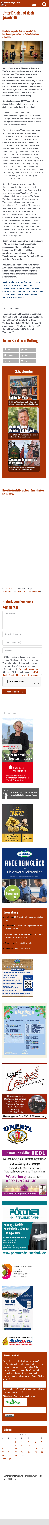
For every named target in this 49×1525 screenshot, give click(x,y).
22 (16, 1452)
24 (29, 1452)
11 (36, 1445)
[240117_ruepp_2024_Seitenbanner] (17, 805)
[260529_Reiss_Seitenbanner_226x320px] (17, 1287)
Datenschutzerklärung (27, 1389)
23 (22, 1452)
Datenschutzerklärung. (29, 669)
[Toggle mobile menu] (34, 4)
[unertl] (17, 1125)
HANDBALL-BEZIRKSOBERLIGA (28, 591)
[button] (11, 350)
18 (36, 1449)
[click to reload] (15, 1402)
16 (22, 1449)
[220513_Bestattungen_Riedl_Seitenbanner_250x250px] (24, 1151)
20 (3, 1452)
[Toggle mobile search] (44, 4)
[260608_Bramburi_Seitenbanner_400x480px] (24, 1004)
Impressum (30, 1476)
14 (9, 1449)
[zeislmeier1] (17, 1337)
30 (22, 1455)
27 (3, 1455)
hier (42, 1376)
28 (9, 1455)
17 (29, 1449)
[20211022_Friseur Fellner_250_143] (17, 1263)
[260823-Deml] (24, 441)
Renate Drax (10, 589)
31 (29, 1455)
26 (42, 1452)
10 (29, 1445)
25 (36, 1452)
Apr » (10, 1458)
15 (16, 1449)
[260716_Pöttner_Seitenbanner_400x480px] (24, 1202)
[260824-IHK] (23, 409)
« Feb (4, 1458)
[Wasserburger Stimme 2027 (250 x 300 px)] (17, 960)
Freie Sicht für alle (24, 943)
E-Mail (6, 1379)
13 (3, 1449)
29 (16, 1455)
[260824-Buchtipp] (23, 376)
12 (42, 1445)
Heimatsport (6, 591)
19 (42, 1449)
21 (9, 1452)
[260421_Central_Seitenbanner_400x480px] (24, 1065)
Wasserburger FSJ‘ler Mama (17, 934)
